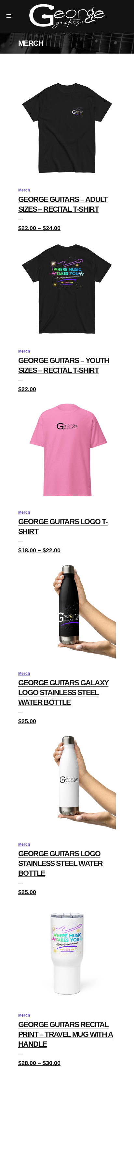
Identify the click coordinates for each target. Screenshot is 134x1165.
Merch (24, 190)
